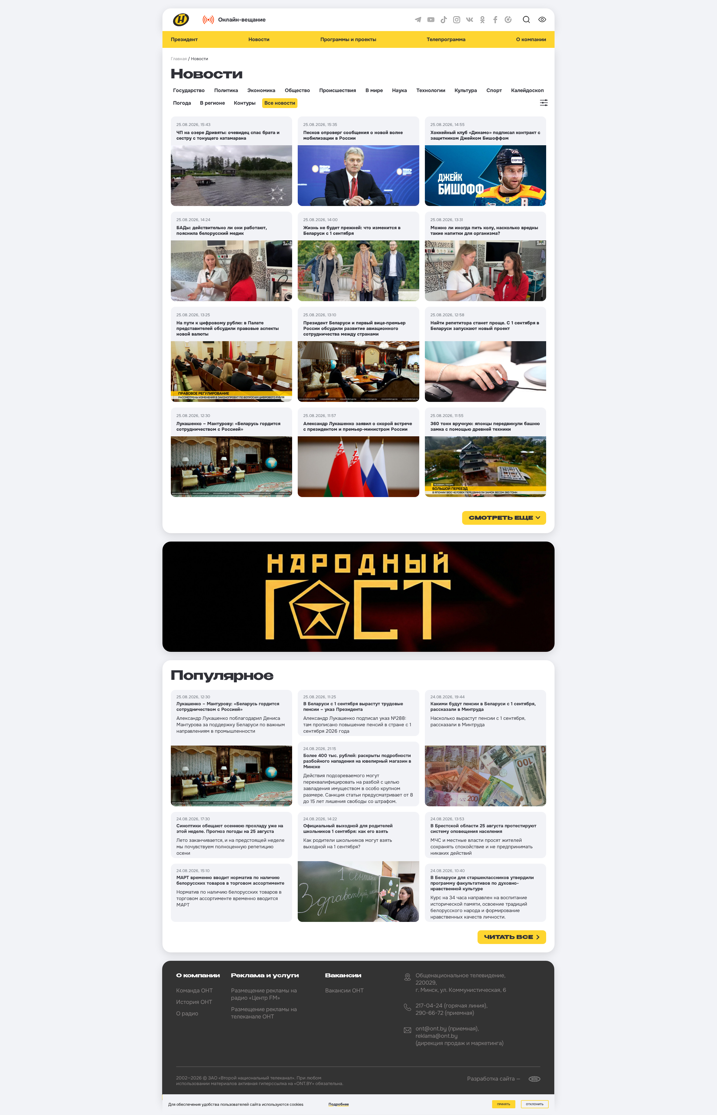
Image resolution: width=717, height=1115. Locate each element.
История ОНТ (194, 1002)
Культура (466, 90)
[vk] (469, 19)
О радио (187, 1013)
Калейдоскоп (527, 90)
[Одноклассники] (482, 19)
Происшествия (337, 90)
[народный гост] (358, 597)
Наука (399, 90)
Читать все (508, 937)
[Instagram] (456, 19)
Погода (182, 103)
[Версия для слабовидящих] (542, 19)
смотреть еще (501, 518)
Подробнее (339, 1104)
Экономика (261, 90)
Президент (184, 39)
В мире (374, 90)
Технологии (430, 90)
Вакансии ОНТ (344, 990)
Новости (258, 39)
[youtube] (430, 19)
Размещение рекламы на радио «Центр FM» (264, 994)
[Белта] (531, 1079)
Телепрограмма (446, 39)
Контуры (244, 103)
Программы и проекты (348, 39)
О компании (531, 39)
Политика (226, 90)
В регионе (212, 103)
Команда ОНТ (194, 990)
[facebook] (495, 19)
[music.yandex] (508, 19)
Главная (179, 59)
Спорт (494, 90)
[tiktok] (443, 19)
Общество (297, 90)
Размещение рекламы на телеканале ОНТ (264, 1013)
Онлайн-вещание (242, 19)
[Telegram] (418, 19)
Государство (189, 90)
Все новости (279, 103)
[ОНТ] (181, 20)
